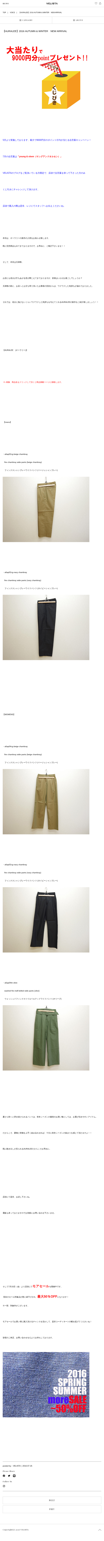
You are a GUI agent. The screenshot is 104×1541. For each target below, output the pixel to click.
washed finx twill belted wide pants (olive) (21, 991)
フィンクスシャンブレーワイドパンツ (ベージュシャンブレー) (30, 470)
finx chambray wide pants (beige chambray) (22, 462)
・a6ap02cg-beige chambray (15, 454)
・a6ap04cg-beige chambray (15, 746)
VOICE (12, 12)
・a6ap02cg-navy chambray (15, 572)
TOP (4, 12)
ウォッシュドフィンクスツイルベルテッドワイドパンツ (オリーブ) (32, 999)
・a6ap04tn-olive (10, 983)
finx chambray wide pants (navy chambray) (22, 580)
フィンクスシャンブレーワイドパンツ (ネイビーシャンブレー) (30, 588)
